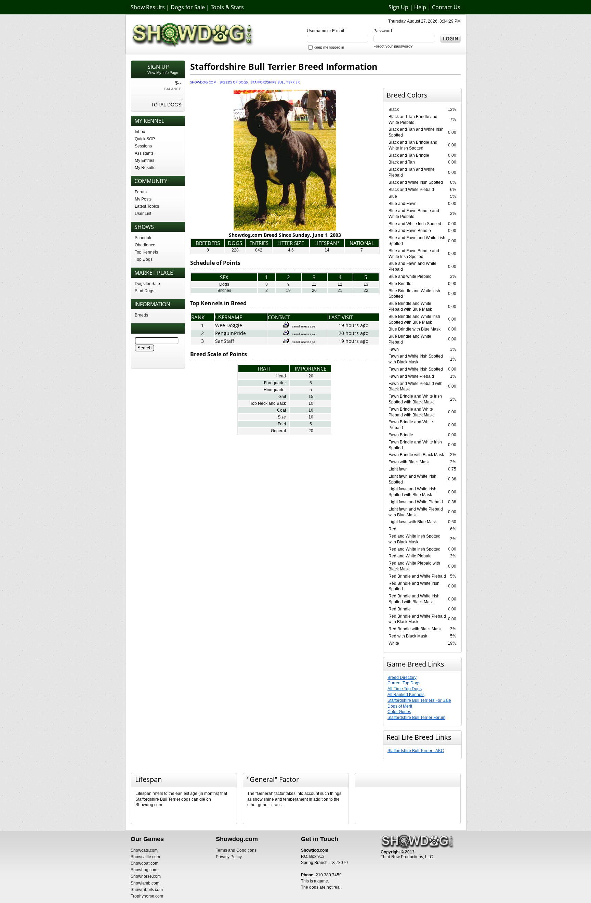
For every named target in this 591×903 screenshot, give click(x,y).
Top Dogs (144, 259)
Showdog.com (203, 82)
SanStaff (224, 341)
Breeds (141, 315)
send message (303, 326)
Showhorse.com (146, 876)
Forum (141, 192)
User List (143, 213)
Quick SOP (145, 139)
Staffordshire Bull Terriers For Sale (419, 700)
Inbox (140, 131)
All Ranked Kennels (406, 694)
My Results (145, 167)
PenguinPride (230, 333)
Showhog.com (144, 869)
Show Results (148, 7)
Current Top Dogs (404, 683)
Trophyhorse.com (147, 896)
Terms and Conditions (236, 850)
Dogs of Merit (400, 706)
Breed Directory (402, 677)
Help (420, 7)
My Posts (143, 199)
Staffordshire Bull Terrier (275, 82)
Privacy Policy (229, 856)
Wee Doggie (228, 325)
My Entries (144, 160)
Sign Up (398, 7)
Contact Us (446, 7)
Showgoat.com (144, 863)
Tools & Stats (227, 7)
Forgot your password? (392, 46)
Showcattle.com (145, 856)
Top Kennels (146, 252)
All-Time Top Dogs (405, 688)
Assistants (144, 153)
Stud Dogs (144, 290)
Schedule (144, 237)
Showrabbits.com (147, 889)
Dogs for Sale (188, 7)
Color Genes (399, 711)
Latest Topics (147, 206)
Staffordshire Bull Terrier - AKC (416, 750)
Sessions (143, 146)
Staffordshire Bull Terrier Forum (416, 717)
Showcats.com (144, 850)
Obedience (145, 245)
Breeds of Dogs (234, 82)
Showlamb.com (145, 883)
